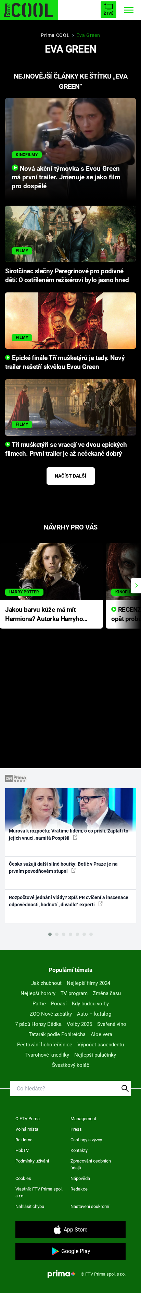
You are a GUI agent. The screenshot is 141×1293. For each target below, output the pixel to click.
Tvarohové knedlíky (47, 1055)
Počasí (59, 1004)
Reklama (24, 1139)
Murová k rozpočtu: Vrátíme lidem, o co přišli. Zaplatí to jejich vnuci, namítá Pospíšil (68, 834)
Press (76, 1129)
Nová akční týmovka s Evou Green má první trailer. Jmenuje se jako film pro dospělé (66, 177)
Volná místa (26, 1129)
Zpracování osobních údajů (90, 1164)
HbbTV (22, 1150)
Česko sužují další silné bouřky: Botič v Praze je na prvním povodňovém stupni (63, 867)
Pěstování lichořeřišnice (44, 1045)
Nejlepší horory (38, 993)
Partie (39, 1004)
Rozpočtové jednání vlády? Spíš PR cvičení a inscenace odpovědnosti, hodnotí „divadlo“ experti (68, 901)
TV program (74, 993)
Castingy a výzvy (86, 1139)
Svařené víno (111, 1024)
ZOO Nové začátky (51, 1014)
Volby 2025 (79, 1024)
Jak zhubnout (46, 983)
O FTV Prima (27, 1118)
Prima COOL (55, 35)
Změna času (107, 993)
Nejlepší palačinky (95, 1055)
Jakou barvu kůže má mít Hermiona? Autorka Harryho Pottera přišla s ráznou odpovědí (44, 614)
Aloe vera (101, 1034)
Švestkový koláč (70, 1065)
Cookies (23, 1178)
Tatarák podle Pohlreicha (57, 1034)
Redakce (79, 1189)
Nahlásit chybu (29, 1206)
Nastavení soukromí (89, 1206)
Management (83, 1118)
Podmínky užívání (32, 1161)
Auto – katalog (94, 1014)
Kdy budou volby (90, 1004)
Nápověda (80, 1178)
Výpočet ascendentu (100, 1045)
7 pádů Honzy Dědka (38, 1024)
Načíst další (70, 476)
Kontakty (79, 1150)
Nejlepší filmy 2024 (88, 983)
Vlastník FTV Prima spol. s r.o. (39, 1192)
